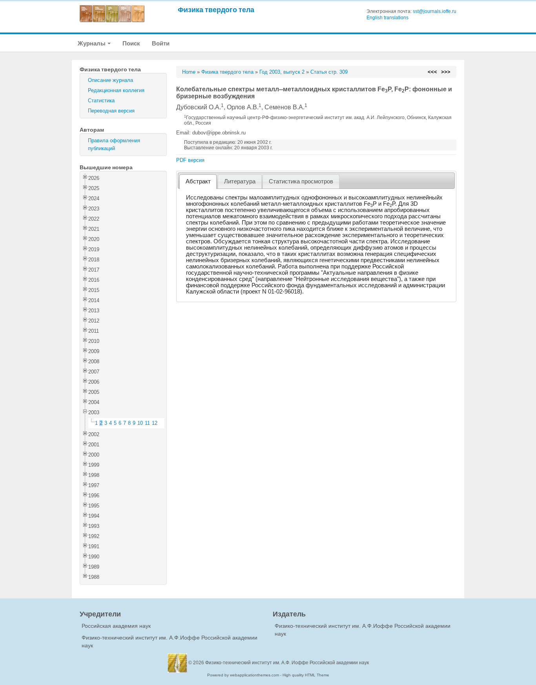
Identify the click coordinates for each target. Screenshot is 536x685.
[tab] (198, 181)
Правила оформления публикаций (114, 144)
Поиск (131, 43)
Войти (161, 43)
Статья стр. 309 (329, 72)
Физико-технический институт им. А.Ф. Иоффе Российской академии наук (287, 662)
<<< (432, 72)
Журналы (92, 43)
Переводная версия (111, 111)
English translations (387, 17)
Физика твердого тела (216, 9)
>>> (445, 72)
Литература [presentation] (239, 181)
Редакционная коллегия (116, 90)
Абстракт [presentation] (198, 181)
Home (188, 72)
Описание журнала (110, 80)
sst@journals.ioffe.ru (434, 11)
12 (154, 423)
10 (140, 423)
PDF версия (190, 160)
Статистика (101, 100)
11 (147, 423)
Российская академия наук (116, 626)
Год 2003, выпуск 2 (281, 72)
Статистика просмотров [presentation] (301, 181)
